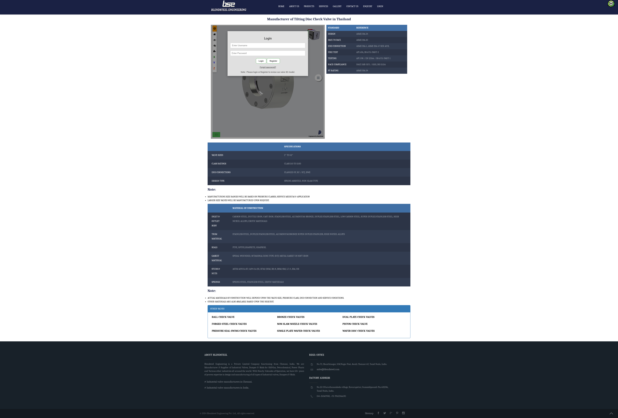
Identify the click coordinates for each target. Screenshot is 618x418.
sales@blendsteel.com (328, 369)
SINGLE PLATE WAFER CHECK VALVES (298, 330)
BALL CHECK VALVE (223, 317)
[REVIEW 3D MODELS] (611, 3)
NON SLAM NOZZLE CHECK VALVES (297, 324)
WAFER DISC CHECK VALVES (358, 330)
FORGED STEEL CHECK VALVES (229, 324)
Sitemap (369, 413)
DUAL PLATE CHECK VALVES (358, 317)
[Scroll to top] (611, 413)
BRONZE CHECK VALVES (290, 317)
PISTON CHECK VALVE (355, 324)
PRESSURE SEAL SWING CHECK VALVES (234, 330)
